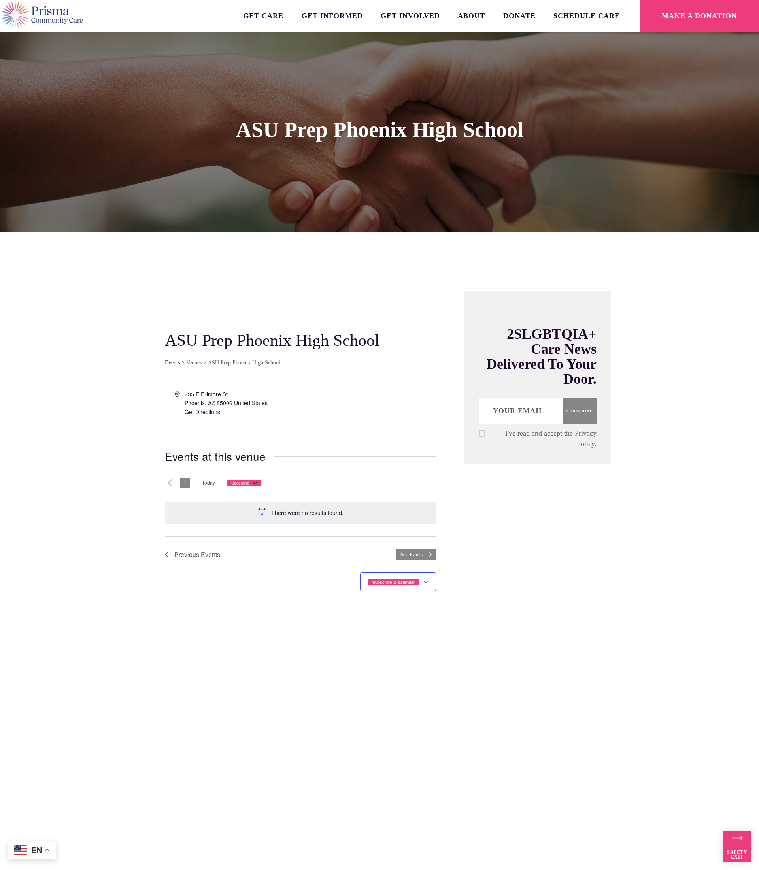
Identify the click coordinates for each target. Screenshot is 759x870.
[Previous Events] (169, 483)
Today (208, 482)
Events (172, 363)
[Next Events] (185, 483)
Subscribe (579, 411)
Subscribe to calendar (393, 582)
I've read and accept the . (551, 438)
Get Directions (202, 412)
